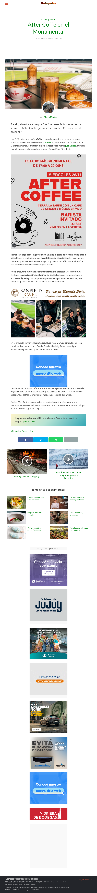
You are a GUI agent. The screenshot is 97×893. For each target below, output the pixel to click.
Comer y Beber (48, 19)
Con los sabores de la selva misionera (36, 498)
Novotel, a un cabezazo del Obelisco (79, 529)
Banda (48, 142)
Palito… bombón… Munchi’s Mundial (34, 529)
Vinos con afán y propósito (76, 514)
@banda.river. (29, 421)
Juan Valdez (70, 145)
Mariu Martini (50, 117)
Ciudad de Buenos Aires (23, 431)
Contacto (88, 879)
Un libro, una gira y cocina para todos (77, 498)
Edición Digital (79, 879)
